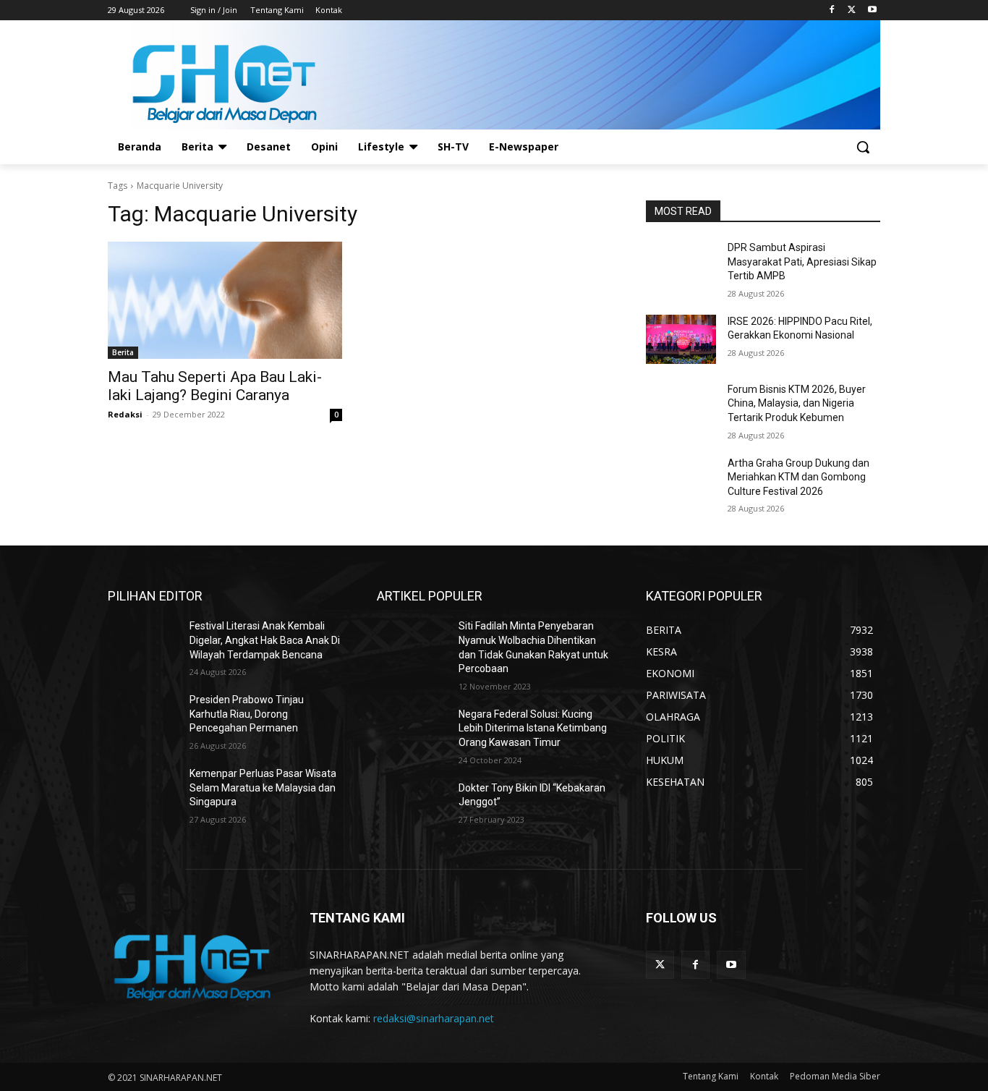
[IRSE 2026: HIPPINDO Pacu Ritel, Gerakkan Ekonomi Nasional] (681, 339)
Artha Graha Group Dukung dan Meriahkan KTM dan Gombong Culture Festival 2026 (798, 477)
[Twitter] (851, 10)
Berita (123, 352)
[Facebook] (832, 10)
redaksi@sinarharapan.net (433, 1018)
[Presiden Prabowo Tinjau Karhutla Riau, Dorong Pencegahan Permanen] (143, 717)
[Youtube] (872, 10)
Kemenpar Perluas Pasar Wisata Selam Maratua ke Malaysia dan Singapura (262, 787)
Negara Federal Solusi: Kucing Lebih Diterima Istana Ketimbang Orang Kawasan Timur (533, 728)
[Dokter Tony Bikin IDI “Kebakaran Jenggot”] (412, 806)
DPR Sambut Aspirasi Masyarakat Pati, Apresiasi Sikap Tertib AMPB (802, 261)
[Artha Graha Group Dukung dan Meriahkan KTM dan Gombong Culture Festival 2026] (681, 481)
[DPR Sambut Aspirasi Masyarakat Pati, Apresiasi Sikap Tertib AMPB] (681, 265)
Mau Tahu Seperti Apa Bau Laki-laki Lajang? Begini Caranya (215, 386)
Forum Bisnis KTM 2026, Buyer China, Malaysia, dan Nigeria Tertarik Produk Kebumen (797, 403)
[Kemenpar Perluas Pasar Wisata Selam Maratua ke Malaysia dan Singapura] (143, 791)
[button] (863, 147)
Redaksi (125, 414)
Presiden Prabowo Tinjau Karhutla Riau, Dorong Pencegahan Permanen (246, 714)
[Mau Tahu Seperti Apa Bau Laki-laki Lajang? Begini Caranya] (225, 300)
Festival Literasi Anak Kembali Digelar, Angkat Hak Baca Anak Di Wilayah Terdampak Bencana (264, 640)
